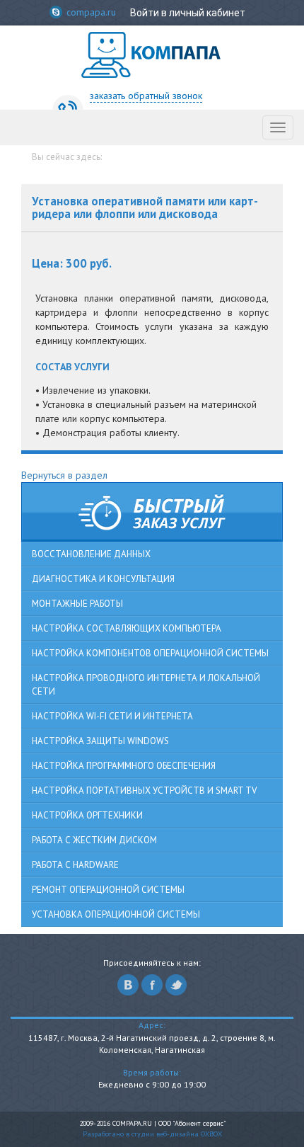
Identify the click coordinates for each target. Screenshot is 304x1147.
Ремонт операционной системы (108, 890)
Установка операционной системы (116, 914)
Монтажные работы (77, 604)
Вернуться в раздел (64, 475)
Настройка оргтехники (87, 815)
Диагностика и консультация (103, 579)
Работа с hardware (75, 865)
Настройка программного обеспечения (124, 766)
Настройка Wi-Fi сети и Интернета (112, 716)
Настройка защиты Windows (100, 741)
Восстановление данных (91, 554)
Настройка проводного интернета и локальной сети (146, 684)
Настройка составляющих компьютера (126, 628)
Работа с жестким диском (94, 840)
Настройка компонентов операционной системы (150, 653)
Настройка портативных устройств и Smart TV (144, 790)
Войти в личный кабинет (187, 12)
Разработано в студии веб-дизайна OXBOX (152, 1134)
